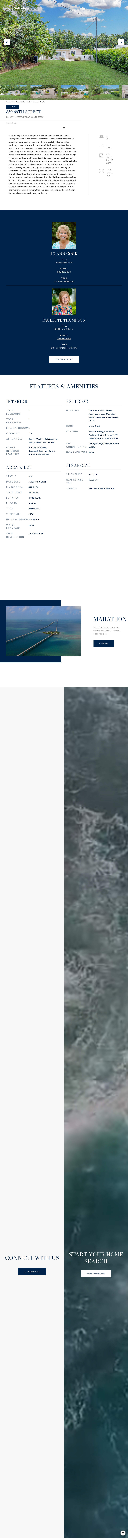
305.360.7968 (64, 272)
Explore (103, 643)
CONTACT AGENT (64, 359)
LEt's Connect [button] (32, 1272)
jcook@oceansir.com (64, 281)
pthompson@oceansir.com (64, 348)
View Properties (96, 1273)
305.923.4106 (64, 338)
